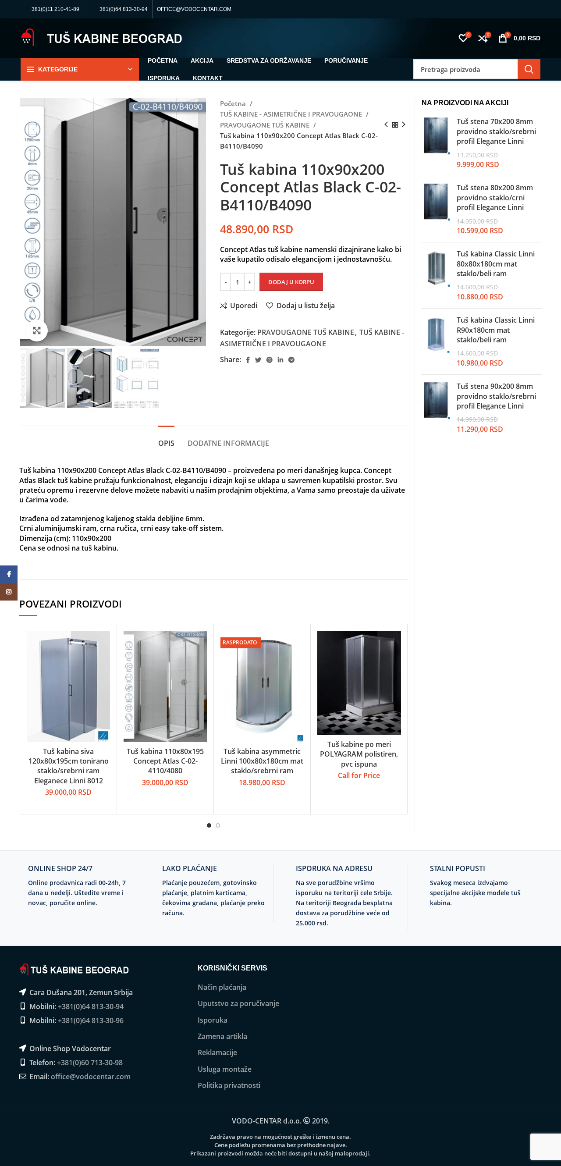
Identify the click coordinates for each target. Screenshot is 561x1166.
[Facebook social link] (247, 360)
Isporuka (212, 1020)
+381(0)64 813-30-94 (91, 1006)
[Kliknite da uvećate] (37, 330)
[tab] (166, 439)
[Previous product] (386, 125)
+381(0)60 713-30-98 (90, 1062)
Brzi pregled (103, 665)
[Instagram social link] (9, 592)
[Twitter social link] (258, 360)
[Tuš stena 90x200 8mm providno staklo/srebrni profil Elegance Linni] (436, 407)
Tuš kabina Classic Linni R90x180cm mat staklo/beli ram (496, 330)
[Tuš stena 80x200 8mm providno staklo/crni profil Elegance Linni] (436, 209)
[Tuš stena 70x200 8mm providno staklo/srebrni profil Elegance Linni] (436, 143)
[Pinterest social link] (269, 360)
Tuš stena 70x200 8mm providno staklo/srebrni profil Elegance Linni (496, 131)
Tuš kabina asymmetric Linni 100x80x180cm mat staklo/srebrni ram (262, 761)
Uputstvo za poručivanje (238, 1003)
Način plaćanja (222, 987)
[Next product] (403, 125)
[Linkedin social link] (280, 360)
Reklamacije (217, 1052)
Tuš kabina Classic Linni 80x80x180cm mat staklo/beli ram (496, 263)
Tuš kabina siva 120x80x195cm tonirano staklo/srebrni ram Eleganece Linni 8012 (68, 766)
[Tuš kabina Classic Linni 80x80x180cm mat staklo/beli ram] (436, 275)
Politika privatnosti (229, 1085)
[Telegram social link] (291, 360)
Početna (234, 103)
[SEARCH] (529, 69)
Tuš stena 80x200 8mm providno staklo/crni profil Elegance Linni (495, 197)
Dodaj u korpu (291, 282)
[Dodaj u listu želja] (103, 684)
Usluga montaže (225, 1069)
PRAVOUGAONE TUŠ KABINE (265, 125)
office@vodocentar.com (91, 1076)
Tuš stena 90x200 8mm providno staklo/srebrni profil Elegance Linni (496, 396)
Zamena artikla (222, 1036)
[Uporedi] (103, 645)
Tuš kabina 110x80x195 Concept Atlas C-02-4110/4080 (165, 761)
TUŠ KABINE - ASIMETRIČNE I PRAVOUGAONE (292, 114)
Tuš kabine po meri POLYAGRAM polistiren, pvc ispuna (359, 754)
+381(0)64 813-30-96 (91, 1020)
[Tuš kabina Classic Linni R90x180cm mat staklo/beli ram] (436, 341)
